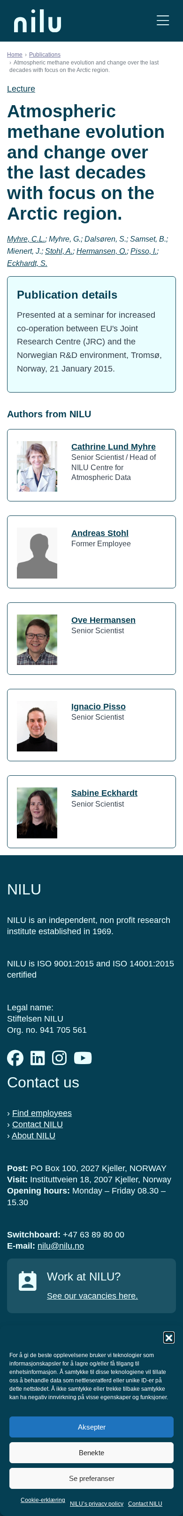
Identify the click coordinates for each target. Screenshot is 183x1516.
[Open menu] (163, 20)
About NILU (33, 1135)
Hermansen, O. (101, 251)
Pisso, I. (143, 251)
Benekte (91, 1453)
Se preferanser (91, 1478)
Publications (45, 54)
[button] (169, 1337)
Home (15, 54)
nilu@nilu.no (61, 1246)
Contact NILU (145, 1504)
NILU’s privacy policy (96, 1504)
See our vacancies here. (92, 1296)
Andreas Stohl (100, 533)
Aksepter (92, 1427)
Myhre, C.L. (26, 239)
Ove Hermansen (103, 620)
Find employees (42, 1113)
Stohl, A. (59, 251)
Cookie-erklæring (43, 1500)
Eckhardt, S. (27, 263)
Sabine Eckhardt (104, 793)
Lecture (21, 88)
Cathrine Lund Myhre (113, 446)
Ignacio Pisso (98, 706)
